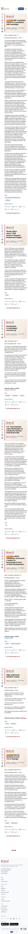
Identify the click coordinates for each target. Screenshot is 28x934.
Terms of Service (4, 906)
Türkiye (7, 723)
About (2, 886)
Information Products (5, 901)
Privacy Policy (4, 908)
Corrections (3, 894)
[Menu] (25, 8)
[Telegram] (14, 918)
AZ (14, 931)
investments (15, 395)
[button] (2, 14)
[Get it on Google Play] (14, 924)
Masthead (3, 888)
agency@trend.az (4, 873)
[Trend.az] (5, 9)
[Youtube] (11, 918)
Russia (7, 295)
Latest (2, 879)
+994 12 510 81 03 (4, 871)
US (6, 525)
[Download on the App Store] (5, 924)
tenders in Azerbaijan (15, 643)
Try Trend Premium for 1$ (13, 213)
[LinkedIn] (16, 918)
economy (22, 395)
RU (16, 931)
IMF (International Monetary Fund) (13, 197)
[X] (8, 918)
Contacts (3, 890)
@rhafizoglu (23, 718)
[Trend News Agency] (4, 861)
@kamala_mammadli (10, 390)
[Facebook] (5, 918)
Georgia (7, 823)
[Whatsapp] (2, 918)
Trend (13, 45)
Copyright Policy (4, 909)
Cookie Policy (3, 911)
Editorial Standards (5, 892)
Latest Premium (4, 881)
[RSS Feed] (19, 918)
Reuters (7, 454)
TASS (7, 257)
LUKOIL (7, 643)
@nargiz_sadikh (9, 638)
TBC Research (14, 823)
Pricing (2, 899)
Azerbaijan (8, 200)
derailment (13, 723)
